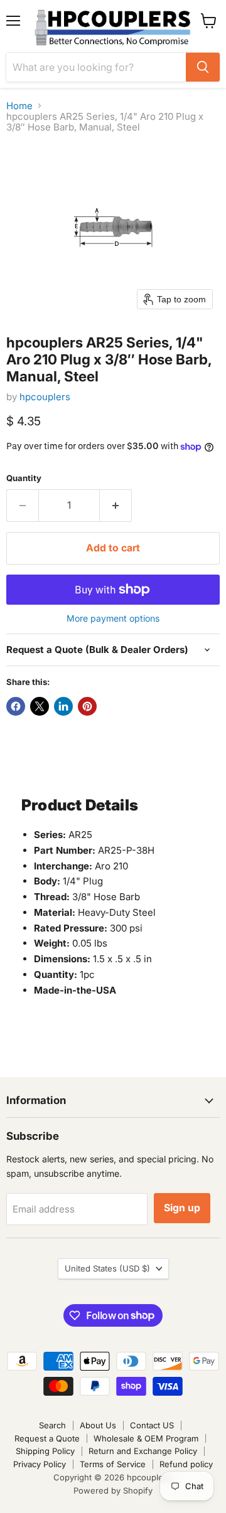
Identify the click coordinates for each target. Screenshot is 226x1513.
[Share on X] (39, 706)
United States (107, 1268)
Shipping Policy (45, 1451)
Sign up (182, 1208)
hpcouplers (44, 397)
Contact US (152, 1425)
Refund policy (186, 1464)
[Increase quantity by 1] (116, 505)
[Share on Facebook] (15, 706)
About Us (98, 1425)
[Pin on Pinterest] (87, 706)
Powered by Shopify (113, 1490)
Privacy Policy (39, 1464)
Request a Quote (47, 1438)
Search (52, 1425)
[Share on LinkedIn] (63, 706)
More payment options (113, 618)
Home (19, 105)
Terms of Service (113, 1464)
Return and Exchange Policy (143, 1451)
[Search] (203, 67)
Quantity (23, 478)
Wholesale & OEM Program (146, 1438)
